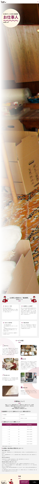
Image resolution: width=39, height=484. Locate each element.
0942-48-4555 (25, 481)
